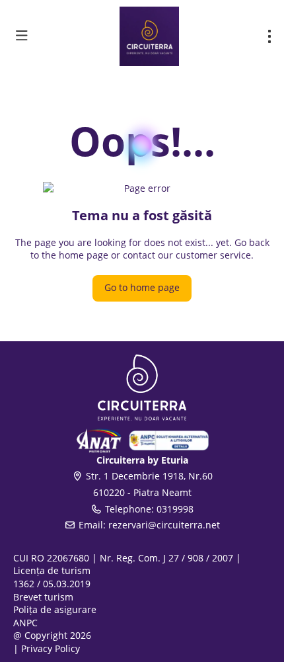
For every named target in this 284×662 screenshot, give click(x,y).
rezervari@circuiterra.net (164, 524)
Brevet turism (43, 597)
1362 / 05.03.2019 (51, 583)
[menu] (269, 36)
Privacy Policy (50, 648)
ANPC (25, 622)
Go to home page (142, 287)
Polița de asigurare (54, 609)
